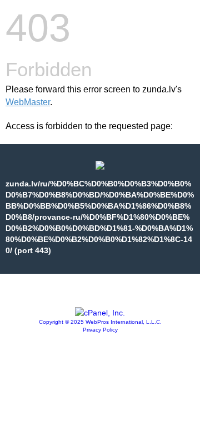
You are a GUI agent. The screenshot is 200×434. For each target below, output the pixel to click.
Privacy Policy (100, 330)
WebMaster (28, 102)
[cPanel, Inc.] (100, 312)
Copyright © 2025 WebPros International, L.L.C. (100, 322)
